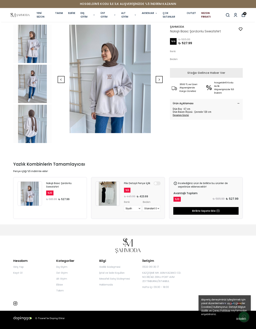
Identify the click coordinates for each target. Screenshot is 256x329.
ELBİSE (71, 13)
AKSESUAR (148, 13)
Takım (60, 290)
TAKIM (59, 13)
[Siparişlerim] (235, 15)
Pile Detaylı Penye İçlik (137, 183)
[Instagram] (15, 303)
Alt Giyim (61, 278)
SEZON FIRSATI (206, 14)
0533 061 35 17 (150, 267)
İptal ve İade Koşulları (112, 273)
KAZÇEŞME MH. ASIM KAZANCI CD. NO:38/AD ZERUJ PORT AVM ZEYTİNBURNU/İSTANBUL (161, 277)
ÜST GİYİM (103, 14)
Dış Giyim (61, 267)
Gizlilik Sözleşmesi (109, 267)
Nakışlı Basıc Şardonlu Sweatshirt (59, 184)
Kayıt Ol (17, 273)
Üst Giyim (62, 273)
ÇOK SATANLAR (169, 14)
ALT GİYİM (124, 14)
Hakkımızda (106, 284)
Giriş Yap (18, 267)
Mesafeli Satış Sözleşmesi (114, 278)
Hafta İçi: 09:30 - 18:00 (155, 287)
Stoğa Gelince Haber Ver (206, 73)
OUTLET (191, 13)
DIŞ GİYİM (83, 14)
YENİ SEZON (40, 14)
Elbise (59, 284)
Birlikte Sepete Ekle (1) (206, 211)
